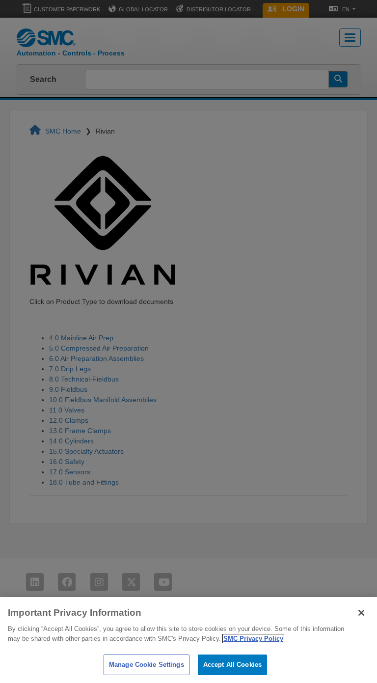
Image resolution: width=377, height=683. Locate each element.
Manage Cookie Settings (146, 664)
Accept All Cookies (232, 664)
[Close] (361, 613)
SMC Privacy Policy (253, 638)
